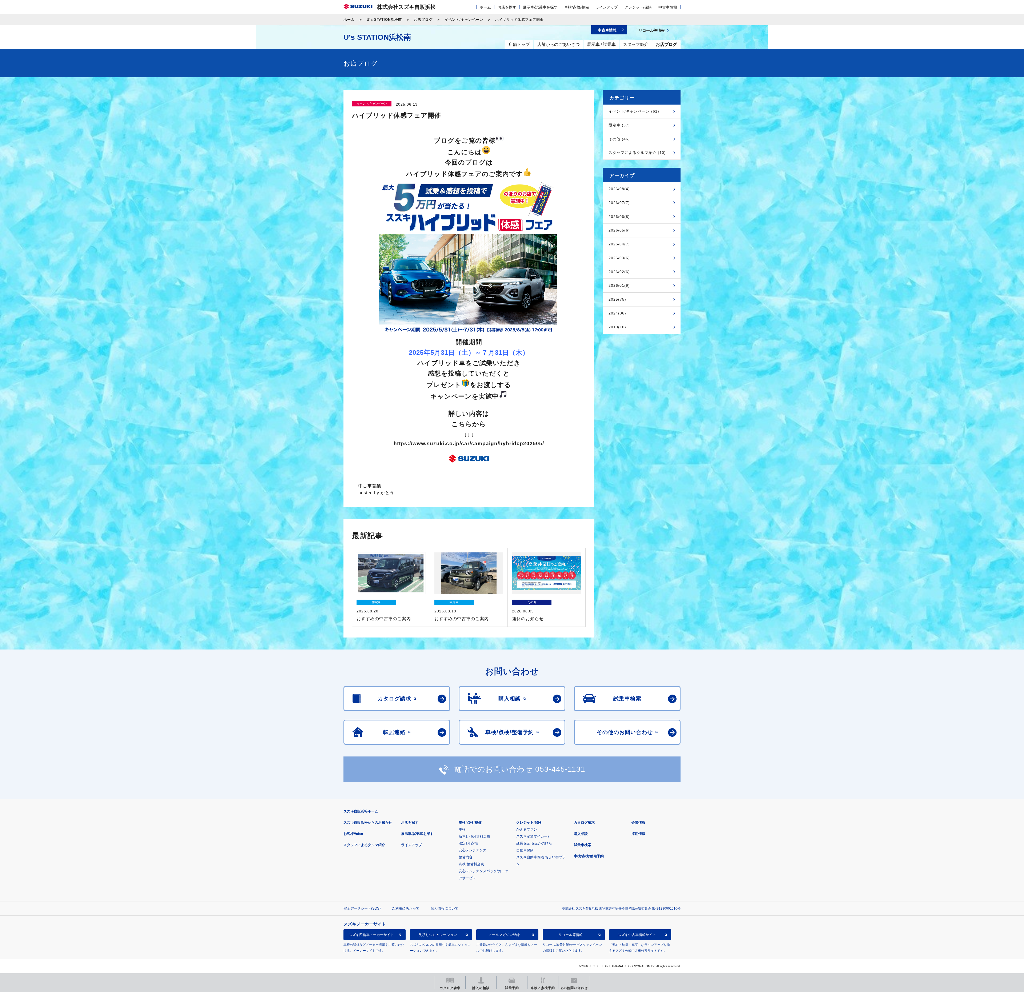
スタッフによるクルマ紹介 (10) (637, 152)
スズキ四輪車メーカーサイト (371, 935)
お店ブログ (423, 20)
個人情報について (444, 908)
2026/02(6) (619, 272)
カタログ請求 (584, 822)
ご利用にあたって (405, 908)
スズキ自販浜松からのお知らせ (367, 822)
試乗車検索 (582, 845)
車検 (462, 829)
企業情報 (638, 822)
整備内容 (466, 857)
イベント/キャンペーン (464, 20)
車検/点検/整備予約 (589, 856)
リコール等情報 (570, 935)
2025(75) (617, 299)
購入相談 (581, 834)
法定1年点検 (468, 843)
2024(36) (617, 313)
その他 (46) (619, 139)
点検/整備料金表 (471, 864)
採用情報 (638, 834)
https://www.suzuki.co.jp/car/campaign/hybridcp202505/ (469, 443)
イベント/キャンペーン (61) (634, 111)
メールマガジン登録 (504, 935)
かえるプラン (526, 829)
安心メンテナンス (472, 850)
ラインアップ (606, 7)
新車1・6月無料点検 (474, 836)
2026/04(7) (619, 244)
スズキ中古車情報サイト (637, 935)
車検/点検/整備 (576, 7)
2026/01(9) (619, 285)
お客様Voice (353, 834)
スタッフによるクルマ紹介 (364, 845)
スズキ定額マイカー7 (532, 836)
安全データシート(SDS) (362, 908)
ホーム (485, 7)
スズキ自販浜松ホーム (360, 811)
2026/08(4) (619, 189)
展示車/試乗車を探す (540, 7)
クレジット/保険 (638, 7)
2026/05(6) (619, 230)
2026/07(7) (619, 203)
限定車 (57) (619, 125)
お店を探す (507, 7)
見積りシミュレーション (438, 935)
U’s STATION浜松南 (384, 20)
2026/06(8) (619, 216)
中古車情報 (667, 7)
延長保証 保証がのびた (534, 843)
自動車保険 (525, 850)
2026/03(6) (619, 258)
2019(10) (617, 327)
